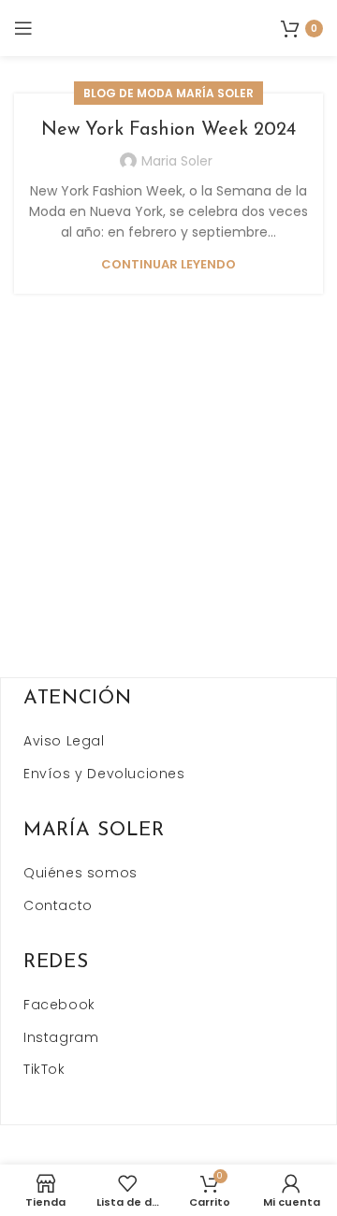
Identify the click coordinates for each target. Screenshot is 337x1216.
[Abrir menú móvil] (23, 28)
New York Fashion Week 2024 (168, 130)
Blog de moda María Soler (168, 93)
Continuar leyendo (168, 264)
